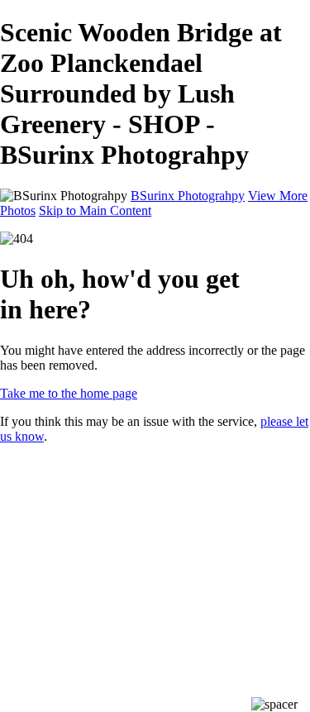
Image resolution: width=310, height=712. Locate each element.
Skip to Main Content (95, 210)
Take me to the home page (68, 393)
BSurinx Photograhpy (188, 196)
